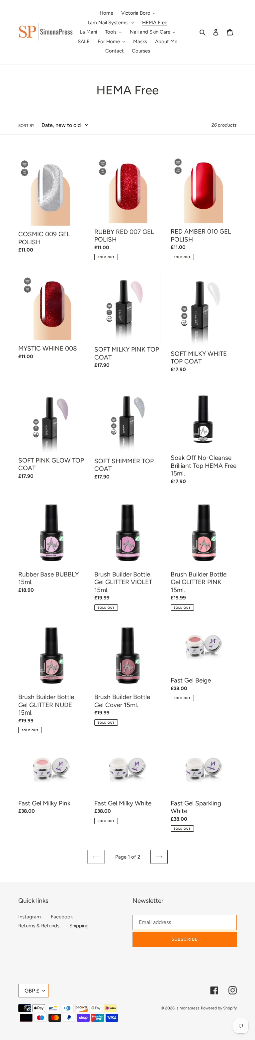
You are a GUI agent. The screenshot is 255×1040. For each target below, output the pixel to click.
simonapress (188, 1008)
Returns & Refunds (38, 926)
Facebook (62, 917)
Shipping (79, 926)
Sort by (26, 125)
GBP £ (32, 991)
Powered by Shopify (219, 1008)
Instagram (29, 917)
